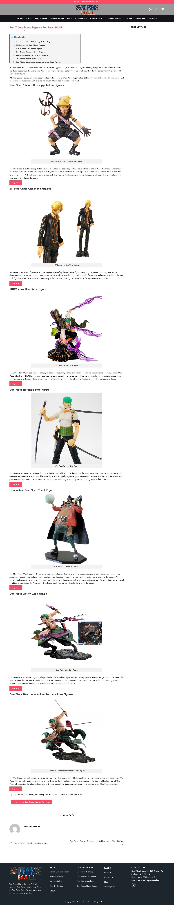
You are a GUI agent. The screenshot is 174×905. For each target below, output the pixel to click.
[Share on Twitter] (64, 816)
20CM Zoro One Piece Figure (27, 289)
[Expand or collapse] (77, 37)
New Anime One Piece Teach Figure (31, 490)
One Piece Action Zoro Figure (28, 594)
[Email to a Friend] (67, 816)
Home (20, 19)
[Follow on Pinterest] (134, 885)
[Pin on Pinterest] (70, 816)
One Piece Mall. (75, 794)
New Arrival (41, 19)
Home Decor (96, 19)
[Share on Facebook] (61, 816)
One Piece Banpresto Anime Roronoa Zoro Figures (41, 694)
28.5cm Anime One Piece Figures (30, 188)
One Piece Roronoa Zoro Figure (29, 390)
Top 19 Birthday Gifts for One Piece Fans (30, 843)
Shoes (152, 19)
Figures (128, 19)
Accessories (114, 19)
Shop (28, 19)
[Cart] (162, 9)
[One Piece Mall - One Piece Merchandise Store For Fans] (87, 9)
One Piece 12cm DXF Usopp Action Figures (36, 85)
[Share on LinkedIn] (73, 816)
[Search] (156, 9)
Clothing (80, 19)
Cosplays (140, 19)
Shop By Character (60, 19)
